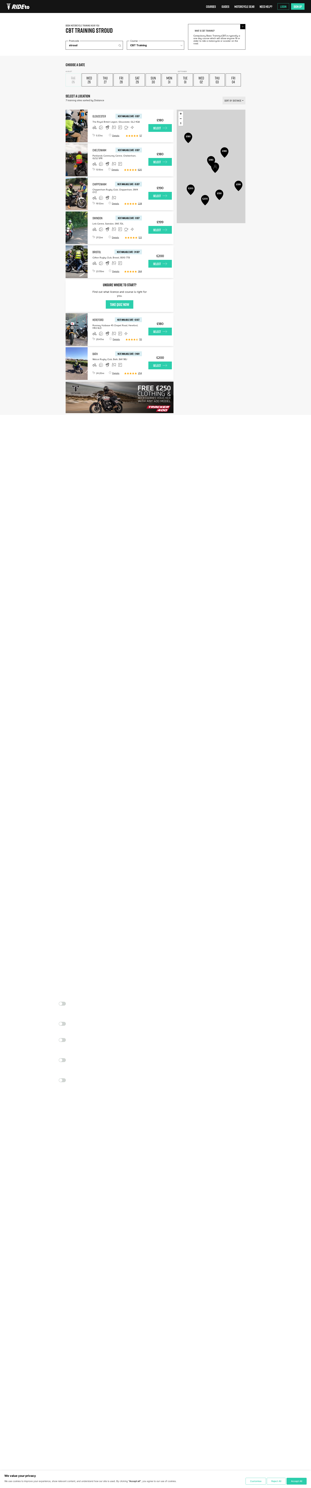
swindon (97, 218)
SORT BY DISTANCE (233, 100)
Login (283, 6)
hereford (98, 320)
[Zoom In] (180, 113)
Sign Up (298, 6)
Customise (255, 1481)
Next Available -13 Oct (128, 319)
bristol (96, 252)
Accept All (296, 1481)
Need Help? (266, 6)
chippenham (99, 184)
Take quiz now (119, 304)
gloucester (99, 116)
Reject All (276, 1481)
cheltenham (99, 150)
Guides (225, 6)
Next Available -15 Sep (128, 184)
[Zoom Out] (180, 118)
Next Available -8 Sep (128, 150)
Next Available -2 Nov (128, 353)
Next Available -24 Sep (128, 251)
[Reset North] (180, 123)
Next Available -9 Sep (128, 116)
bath (95, 354)
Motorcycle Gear (244, 6)
